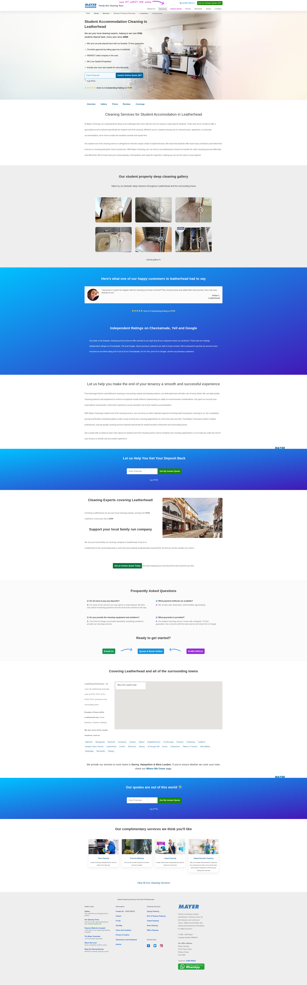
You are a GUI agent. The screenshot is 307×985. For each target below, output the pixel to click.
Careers (118, 916)
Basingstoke (100, 742)
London (122, 746)
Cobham (132, 742)
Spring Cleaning (153, 911)
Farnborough (168, 742)
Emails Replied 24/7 (95, 924)
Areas (208, 9)
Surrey (164, 746)
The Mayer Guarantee (92, 936)
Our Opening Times (92, 920)
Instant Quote (176, 9)
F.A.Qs (118, 921)
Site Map (119, 925)
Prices (188, 9)
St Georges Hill (153, 746)
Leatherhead (111, 746)
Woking (111, 751)
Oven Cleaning (152, 925)
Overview (91, 104)
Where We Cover (91, 943)
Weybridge (89, 751)
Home (96, 13)
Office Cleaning (152, 930)
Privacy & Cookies (122, 935)
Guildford (201, 742)
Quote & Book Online (150, 651)
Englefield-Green (154, 742)
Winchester (101, 751)
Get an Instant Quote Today (127, 566)
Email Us (109, 651)
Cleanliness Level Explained (126, 940)
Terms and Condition (123, 930)
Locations (144, 13)
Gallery (104, 104)
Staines (142, 746)
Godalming (191, 742)
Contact (218, 9)
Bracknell (111, 742)
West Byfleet (205, 746)
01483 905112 (188, 3)
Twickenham (175, 746)
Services (162, 9)
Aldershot (88, 742)
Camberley (122, 742)
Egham (141, 742)
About (151, 9)
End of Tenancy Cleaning (156, 916)
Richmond (132, 746)
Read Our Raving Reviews (94, 949)
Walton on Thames (190, 746)
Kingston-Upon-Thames (94, 746)
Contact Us (120, 911)
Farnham (180, 742)
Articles (118, 944)
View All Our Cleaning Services (153, 883)
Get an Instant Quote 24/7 (209, 3)
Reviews (198, 9)
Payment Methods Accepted (95, 928)
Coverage (140, 104)
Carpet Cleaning (153, 921)
